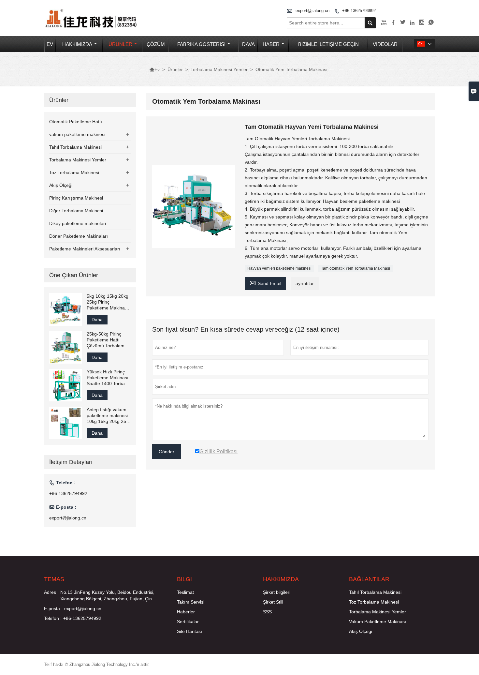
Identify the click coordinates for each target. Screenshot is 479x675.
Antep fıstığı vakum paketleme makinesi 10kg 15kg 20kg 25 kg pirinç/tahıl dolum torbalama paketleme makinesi (108, 415)
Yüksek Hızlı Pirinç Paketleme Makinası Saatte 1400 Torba (107, 377)
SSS (267, 611)
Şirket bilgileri (276, 592)
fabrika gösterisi (201, 44)
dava (248, 44)
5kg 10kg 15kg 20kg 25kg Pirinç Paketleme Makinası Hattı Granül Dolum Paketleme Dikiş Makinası (107, 302)
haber (271, 44)
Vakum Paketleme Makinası (377, 621)
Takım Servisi (190, 602)
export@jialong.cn (312, 10)
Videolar (385, 44)
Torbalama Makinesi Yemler (219, 69)
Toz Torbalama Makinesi (74, 172)
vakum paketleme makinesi (77, 134)
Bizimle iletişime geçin (328, 44)
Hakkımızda (77, 44)
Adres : (51, 592)
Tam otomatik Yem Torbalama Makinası (355, 268)
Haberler (186, 611)
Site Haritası (189, 631)
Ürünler (120, 44)
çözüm (156, 44)
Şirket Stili (273, 602)
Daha (97, 319)
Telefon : (53, 618)
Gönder (166, 451)
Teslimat (185, 592)
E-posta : (53, 608)
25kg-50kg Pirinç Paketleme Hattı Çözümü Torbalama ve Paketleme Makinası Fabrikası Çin (107, 340)
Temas (54, 579)
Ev (50, 44)
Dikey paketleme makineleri (77, 223)
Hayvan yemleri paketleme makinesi (279, 268)
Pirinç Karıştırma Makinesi (76, 198)
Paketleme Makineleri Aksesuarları (84, 248)
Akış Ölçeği (60, 185)
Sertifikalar (188, 621)
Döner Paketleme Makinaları (78, 236)
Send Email (265, 282)
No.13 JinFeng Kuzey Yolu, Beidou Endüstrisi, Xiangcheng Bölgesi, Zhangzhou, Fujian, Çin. (107, 595)
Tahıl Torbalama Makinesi (75, 147)
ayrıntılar (305, 283)
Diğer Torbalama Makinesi (76, 210)
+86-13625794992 (359, 10)
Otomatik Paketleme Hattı (75, 121)
